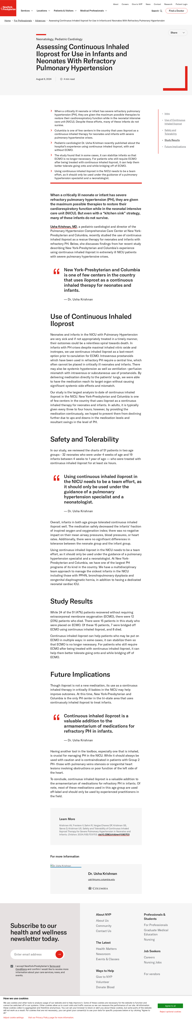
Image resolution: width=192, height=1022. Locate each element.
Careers (125, 4)
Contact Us (103, 931)
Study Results (172, 140)
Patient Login (182, 4)
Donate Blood (105, 987)
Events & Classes (107, 959)
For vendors (152, 974)
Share (174, 32)
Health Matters (106, 949)
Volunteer (102, 982)
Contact (157, 4)
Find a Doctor (176, 11)
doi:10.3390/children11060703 (114, 834)
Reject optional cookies (170, 1011)
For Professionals (23, 20)
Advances (40, 20)
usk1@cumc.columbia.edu (101, 879)
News (148, 4)
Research (168, 4)
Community (103, 926)
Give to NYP (137, 4)
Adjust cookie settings (13, 1017)
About (115, 4)
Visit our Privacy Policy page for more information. (51, 1017)
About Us (102, 921)
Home (7, 20)
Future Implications (175, 146)
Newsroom (103, 954)
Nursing (149, 939)
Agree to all (170, 1006)
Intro (167, 113)
